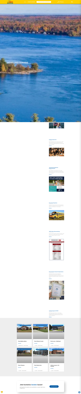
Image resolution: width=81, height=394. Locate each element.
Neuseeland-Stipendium (53, 202)
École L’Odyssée (21, 365)
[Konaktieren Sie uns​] (58, 1)
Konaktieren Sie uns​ (61, 1)
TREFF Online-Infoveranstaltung (54, 231)
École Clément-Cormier (38, 341)
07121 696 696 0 (61, 2)
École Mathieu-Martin (22, 341)
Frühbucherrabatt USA (52, 139)
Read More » (19, 343)
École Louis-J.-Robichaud (55, 341)
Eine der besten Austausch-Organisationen (56, 271)
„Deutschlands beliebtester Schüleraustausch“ (53, 168)
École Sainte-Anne (38, 365)
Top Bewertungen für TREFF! (53, 310)
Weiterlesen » (50, 174)
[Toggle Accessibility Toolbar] (79, 392)
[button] (2, 392)
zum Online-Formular (54, 386)
